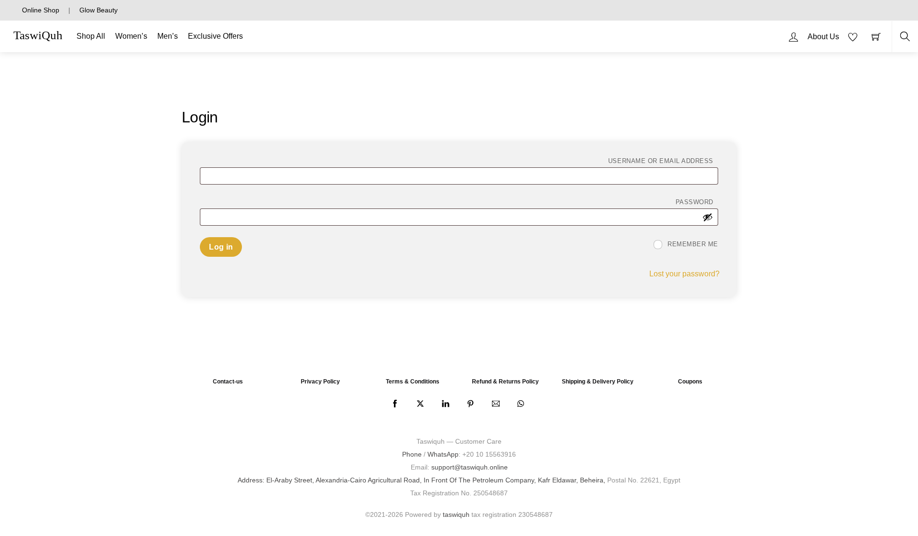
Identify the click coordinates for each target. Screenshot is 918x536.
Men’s (167, 36)
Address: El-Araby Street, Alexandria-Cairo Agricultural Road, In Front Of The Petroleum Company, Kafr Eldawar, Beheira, (421, 480)
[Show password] (707, 217)
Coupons (690, 381)
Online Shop (40, 10)
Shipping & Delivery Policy (598, 381)
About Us (823, 37)
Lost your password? (684, 274)
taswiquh (456, 514)
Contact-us (228, 381)
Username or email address (663, 160)
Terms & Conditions (412, 381)
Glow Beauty (98, 10)
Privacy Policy (320, 381)
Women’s (131, 36)
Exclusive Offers (215, 36)
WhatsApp (443, 454)
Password (697, 202)
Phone (412, 454)
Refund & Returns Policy (505, 381)
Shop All (90, 36)
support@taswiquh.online (469, 467)
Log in (221, 247)
